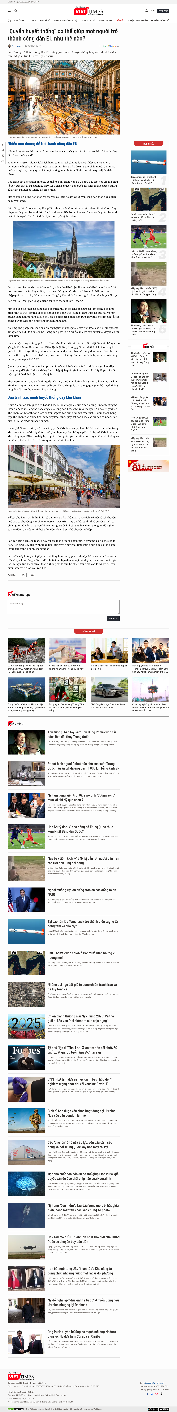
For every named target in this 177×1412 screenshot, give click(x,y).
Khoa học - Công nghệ (65, 20)
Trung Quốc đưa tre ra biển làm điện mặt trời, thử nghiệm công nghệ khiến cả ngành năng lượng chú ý (26, 707)
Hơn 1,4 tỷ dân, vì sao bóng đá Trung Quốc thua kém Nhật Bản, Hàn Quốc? (144, 254)
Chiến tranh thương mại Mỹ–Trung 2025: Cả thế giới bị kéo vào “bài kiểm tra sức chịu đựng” (81, 1018)
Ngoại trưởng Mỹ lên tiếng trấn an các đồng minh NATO (82, 892)
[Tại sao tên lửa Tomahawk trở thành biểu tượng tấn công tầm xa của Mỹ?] (148, 162)
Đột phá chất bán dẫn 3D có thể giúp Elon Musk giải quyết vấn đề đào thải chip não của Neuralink (83, 1176)
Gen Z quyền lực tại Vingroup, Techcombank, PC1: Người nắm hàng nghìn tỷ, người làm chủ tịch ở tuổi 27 (150, 668)
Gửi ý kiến (113, 619)
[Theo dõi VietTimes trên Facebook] (148, 1394)
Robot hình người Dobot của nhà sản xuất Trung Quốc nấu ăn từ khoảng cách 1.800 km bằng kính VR (140, 381)
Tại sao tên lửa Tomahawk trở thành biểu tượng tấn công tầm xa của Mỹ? (143, 180)
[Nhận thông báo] (146, 10)
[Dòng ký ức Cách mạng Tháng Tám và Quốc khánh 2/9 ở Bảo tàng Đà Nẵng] (67, 689)
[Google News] (114, 46)
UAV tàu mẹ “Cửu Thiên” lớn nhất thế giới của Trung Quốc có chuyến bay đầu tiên (84, 1239)
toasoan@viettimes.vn (154, 1383)
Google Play (164, 1409)
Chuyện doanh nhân (137, 20)
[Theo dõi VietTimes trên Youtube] (156, 1393)
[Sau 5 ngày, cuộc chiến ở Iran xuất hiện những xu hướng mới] (148, 199)
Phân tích (16, 724)
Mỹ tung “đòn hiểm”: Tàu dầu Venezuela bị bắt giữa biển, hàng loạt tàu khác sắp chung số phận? (83, 1207)
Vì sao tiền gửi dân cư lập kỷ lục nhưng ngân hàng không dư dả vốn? (66, 667)
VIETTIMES (88, 10)
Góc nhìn (32, 20)
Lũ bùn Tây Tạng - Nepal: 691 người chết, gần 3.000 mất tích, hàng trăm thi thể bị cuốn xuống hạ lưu (25, 668)
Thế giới (119, 20)
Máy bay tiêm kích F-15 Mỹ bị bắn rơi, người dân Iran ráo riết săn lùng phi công (144, 291)
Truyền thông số (160, 20)
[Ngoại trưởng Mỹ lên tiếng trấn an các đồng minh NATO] (26, 899)
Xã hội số (19, 20)
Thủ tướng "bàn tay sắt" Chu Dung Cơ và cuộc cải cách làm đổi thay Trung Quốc (143, 330)
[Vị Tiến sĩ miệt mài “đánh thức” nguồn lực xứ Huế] (109, 650)
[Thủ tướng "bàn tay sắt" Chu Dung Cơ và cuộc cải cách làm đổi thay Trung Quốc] (148, 311)
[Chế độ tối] (152, 10)
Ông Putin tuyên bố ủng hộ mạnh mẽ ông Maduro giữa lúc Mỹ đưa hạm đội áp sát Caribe (82, 1333)
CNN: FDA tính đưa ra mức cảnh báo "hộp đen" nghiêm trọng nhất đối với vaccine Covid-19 (79, 1081)
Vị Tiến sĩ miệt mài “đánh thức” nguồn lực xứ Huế (109, 667)
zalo (152, 1394)
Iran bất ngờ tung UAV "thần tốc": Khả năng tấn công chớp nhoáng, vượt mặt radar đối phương (81, 1270)
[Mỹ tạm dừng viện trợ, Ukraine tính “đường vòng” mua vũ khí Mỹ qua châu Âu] (159, 401)
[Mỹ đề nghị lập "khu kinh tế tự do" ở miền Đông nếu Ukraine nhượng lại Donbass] (26, 1310)
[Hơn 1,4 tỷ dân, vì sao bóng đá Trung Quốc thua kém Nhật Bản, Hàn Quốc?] (148, 236)
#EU (23, 575)
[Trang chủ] (9, 20)
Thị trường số (88, 20)
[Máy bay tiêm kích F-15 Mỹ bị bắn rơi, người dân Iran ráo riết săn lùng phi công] (148, 274)
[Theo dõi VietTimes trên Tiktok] (161, 1393)
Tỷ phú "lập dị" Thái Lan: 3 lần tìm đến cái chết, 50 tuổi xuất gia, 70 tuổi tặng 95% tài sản (82, 1049)
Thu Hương (16, 46)
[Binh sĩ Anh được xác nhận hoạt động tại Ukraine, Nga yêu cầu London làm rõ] (26, 1120)
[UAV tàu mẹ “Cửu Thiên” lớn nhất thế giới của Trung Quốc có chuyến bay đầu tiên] (26, 1247)
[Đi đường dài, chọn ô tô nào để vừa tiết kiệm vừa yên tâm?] (109, 689)
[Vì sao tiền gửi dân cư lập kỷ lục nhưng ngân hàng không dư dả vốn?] (67, 650)
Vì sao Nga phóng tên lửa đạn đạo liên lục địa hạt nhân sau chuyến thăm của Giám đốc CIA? (150, 707)
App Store (153, 1409)
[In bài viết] (104, 46)
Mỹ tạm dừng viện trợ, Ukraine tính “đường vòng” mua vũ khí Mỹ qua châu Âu (140, 403)
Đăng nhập (163, 11)
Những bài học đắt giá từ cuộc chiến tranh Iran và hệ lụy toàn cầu (82, 986)
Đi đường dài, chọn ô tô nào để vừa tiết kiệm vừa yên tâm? (108, 706)
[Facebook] (99, 46)
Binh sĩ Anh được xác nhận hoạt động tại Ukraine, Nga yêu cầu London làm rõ (82, 1113)
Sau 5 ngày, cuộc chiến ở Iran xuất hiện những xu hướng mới (143, 217)
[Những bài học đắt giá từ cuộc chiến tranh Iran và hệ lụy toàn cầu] (26, 994)
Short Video (105, 20)
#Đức (31, 575)
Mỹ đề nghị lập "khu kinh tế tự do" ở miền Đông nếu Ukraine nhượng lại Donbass (83, 1302)
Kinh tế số (45, 20)
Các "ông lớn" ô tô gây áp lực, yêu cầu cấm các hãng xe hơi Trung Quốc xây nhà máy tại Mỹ (80, 1144)
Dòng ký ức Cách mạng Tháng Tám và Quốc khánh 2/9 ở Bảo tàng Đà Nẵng (66, 707)
